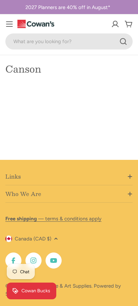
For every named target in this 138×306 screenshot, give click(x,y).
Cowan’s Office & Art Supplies (57, 286)
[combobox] (69, 41)
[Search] (123, 41)
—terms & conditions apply (53, 219)
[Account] (115, 24)
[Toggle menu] (9, 24)
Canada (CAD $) (33, 239)
